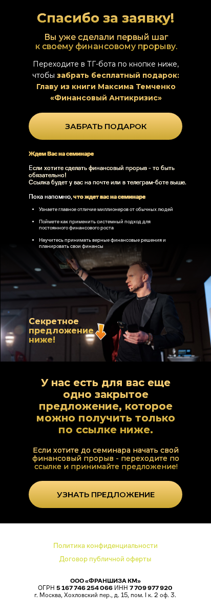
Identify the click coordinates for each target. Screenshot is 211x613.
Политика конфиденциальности (105, 545)
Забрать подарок (105, 126)
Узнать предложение (106, 494)
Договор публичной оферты (105, 559)
